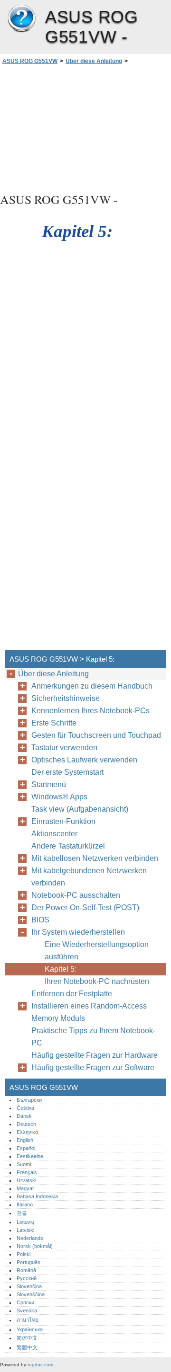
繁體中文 (27, 1347)
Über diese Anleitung (94, 61)
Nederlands (30, 1238)
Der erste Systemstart (67, 772)
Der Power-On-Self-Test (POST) (85, 907)
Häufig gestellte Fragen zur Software (92, 1067)
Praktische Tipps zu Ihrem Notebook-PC (93, 1037)
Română (26, 1270)
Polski (23, 1254)
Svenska (27, 1310)
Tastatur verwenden (64, 748)
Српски (25, 1302)
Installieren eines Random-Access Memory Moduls (89, 1012)
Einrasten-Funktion (63, 821)
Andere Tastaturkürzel (68, 846)
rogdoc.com (40, 1364)
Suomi (24, 1164)
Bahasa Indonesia (37, 1196)
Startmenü (48, 784)
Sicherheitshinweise (65, 698)
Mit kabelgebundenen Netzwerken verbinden (89, 877)
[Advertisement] (85, 127)
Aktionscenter (54, 834)
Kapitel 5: (61, 969)
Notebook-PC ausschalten (75, 895)
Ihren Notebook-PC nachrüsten (97, 981)
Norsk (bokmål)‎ (35, 1246)
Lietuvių (25, 1222)
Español (26, 1148)
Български (29, 1100)
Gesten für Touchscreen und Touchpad (96, 735)
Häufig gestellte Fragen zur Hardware (94, 1055)
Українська (30, 1329)
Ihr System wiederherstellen (78, 932)
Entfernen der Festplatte (71, 994)
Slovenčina (29, 1286)
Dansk (24, 1116)
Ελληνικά (27, 1132)
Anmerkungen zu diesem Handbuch (91, 686)
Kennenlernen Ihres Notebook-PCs (90, 711)
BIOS (40, 920)
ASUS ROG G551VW (21, 19)
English (25, 1140)
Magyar (25, 1188)
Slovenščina (31, 1294)
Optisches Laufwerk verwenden (84, 760)
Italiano (25, 1204)
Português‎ (28, 1262)
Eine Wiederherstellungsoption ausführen (97, 950)
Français (27, 1172)
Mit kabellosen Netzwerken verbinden (94, 858)
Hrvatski (26, 1180)
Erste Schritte (53, 723)
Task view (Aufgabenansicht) (79, 809)
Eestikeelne (30, 1156)
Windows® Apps (59, 797)
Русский (27, 1278)
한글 (22, 1213)
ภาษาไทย (27, 1320)
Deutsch (26, 1124)
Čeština (25, 1108)
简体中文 (27, 1338)
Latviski (25, 1230)
